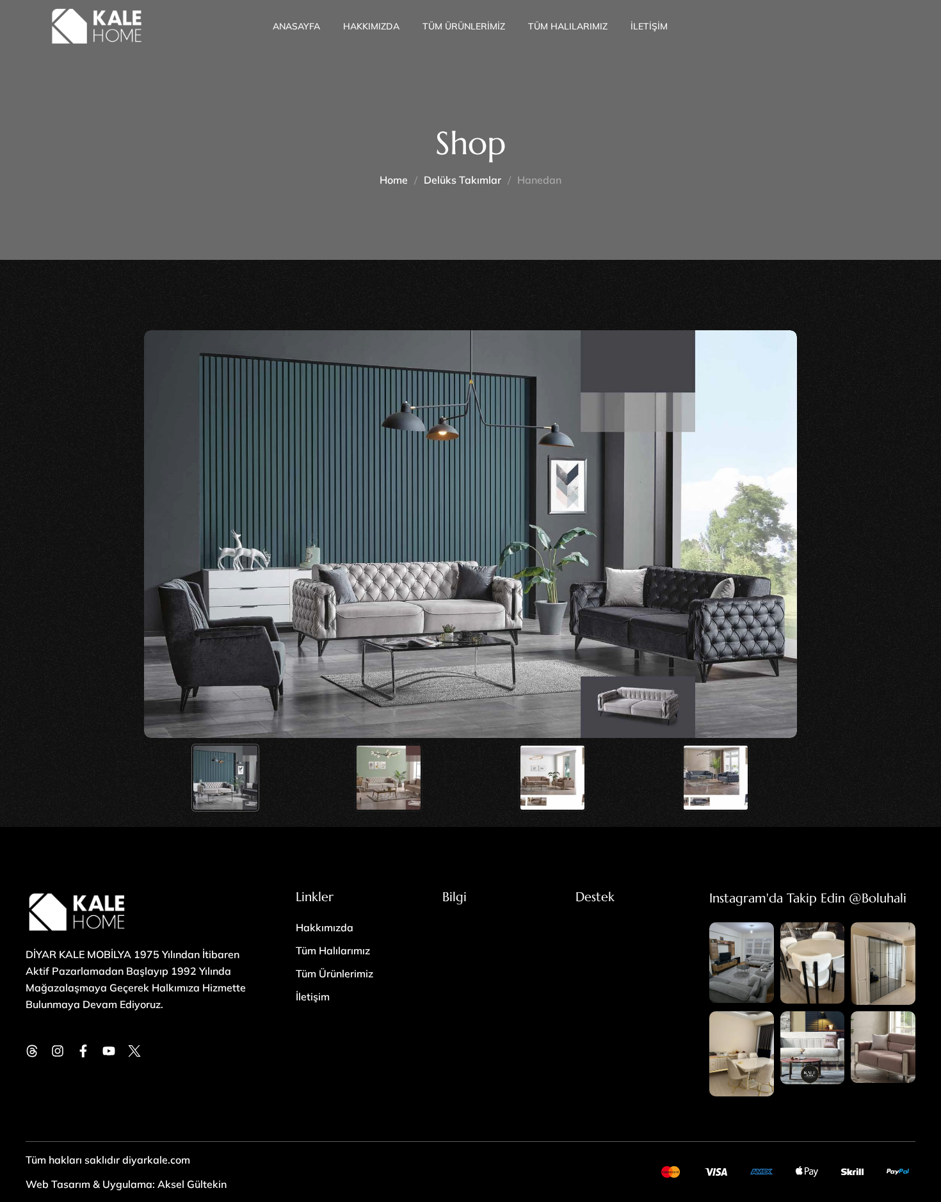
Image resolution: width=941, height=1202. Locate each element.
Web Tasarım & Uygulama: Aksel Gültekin (126, 1184)
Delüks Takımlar (462, 179)
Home (394, 179)
